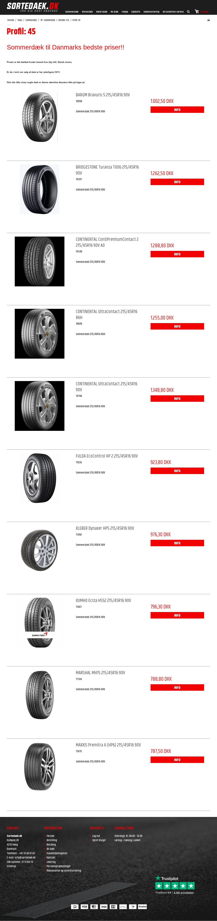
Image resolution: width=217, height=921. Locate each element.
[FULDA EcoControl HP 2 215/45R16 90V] (39, 486)
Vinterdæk (87, 12)
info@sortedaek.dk (25, 857)
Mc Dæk (114, 12)
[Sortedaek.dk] (33, 7)
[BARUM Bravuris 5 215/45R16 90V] (39, 125)
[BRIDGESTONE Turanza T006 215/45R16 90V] (39, 197)
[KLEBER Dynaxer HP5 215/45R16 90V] (39, 558)
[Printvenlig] (208, 20)
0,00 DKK (204, 12)
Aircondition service (173, 12)
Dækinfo (135, 12)
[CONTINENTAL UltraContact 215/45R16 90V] (39, 414)
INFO (177, 110)
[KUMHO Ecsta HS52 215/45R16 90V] (39, 630)
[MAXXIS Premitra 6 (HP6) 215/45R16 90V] (39, 775)
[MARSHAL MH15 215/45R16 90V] (39, 703)
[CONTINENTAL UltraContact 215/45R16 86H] (39, 341)
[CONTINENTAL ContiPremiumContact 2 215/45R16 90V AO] (39, 269)
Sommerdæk (71, 12)
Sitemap (11, 866)
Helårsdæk (101, 12)
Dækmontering (151, 12)
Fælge (125, 12)
